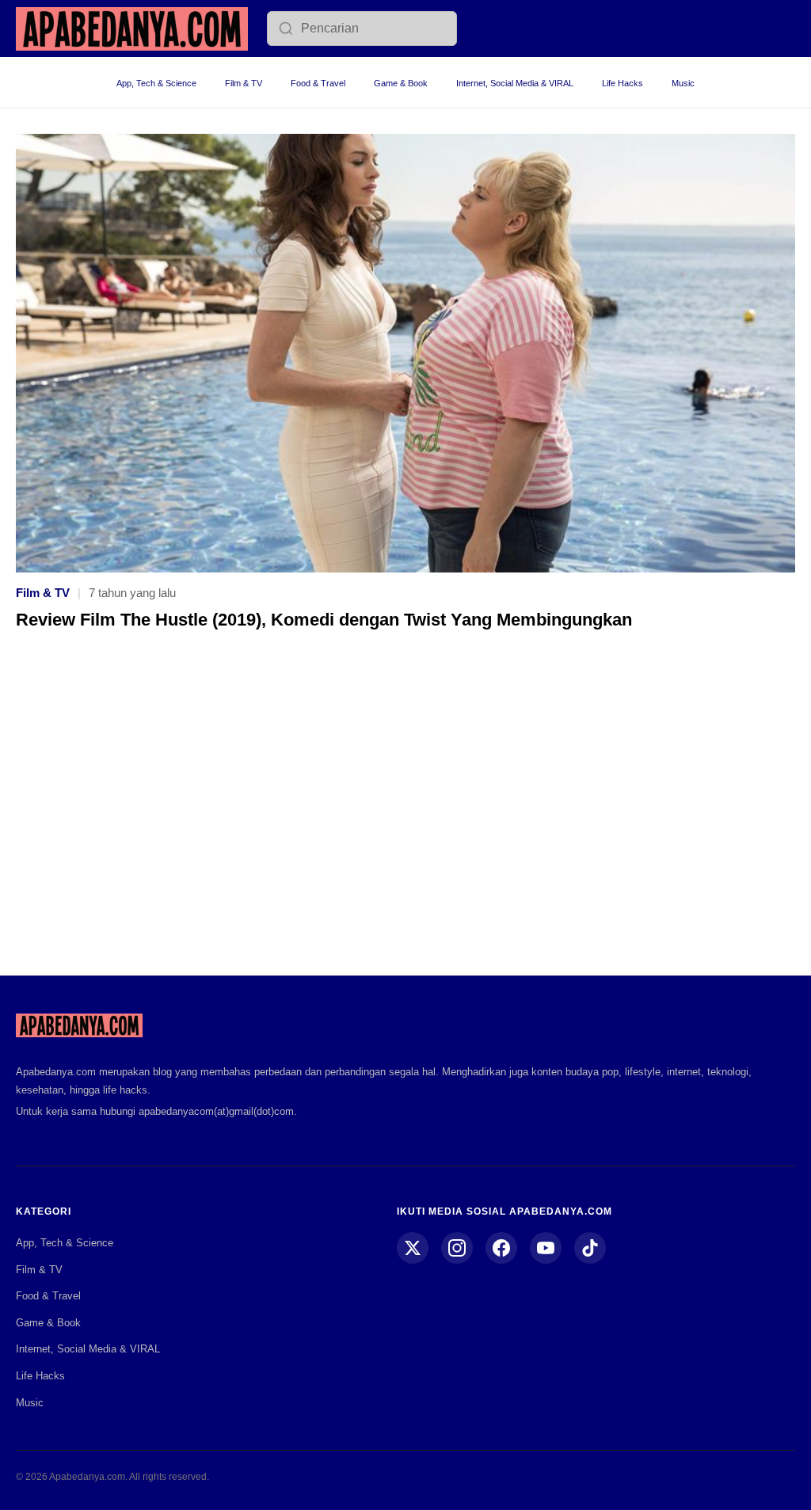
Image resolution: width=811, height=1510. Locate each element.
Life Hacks (622, 83)
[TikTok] (590, 1248)
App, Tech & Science (156, 83)
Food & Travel (318, 83)
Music (683, 83)
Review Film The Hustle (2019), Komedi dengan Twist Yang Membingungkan (324, 619)
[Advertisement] (405, 814)
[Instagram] (457, 1248)
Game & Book (401, 83)
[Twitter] (412, 1248)
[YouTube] (546, 1248)
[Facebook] (501, 1248)
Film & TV (243, 83)
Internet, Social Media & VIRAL (514, 83)
